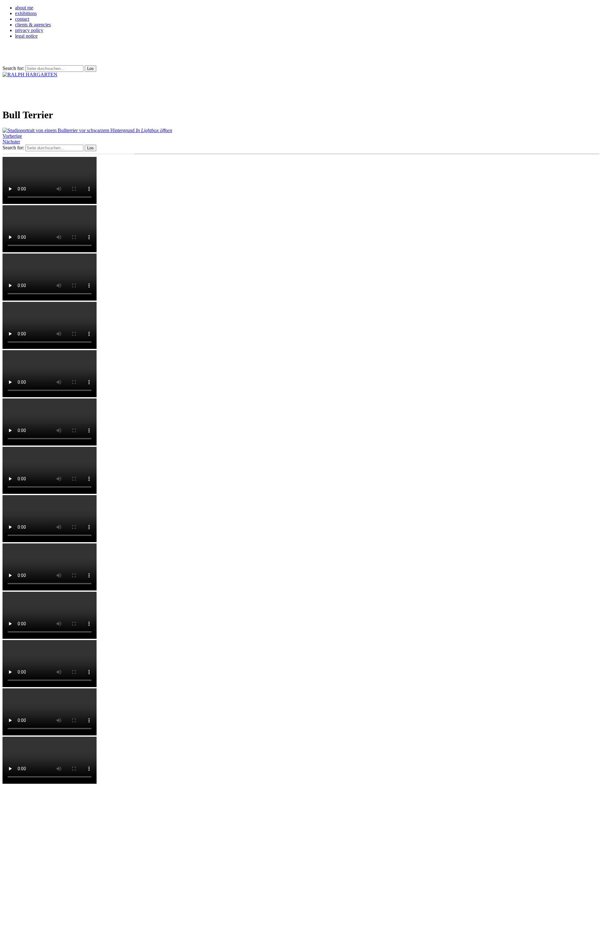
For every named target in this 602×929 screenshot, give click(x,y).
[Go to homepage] (30, 74)
